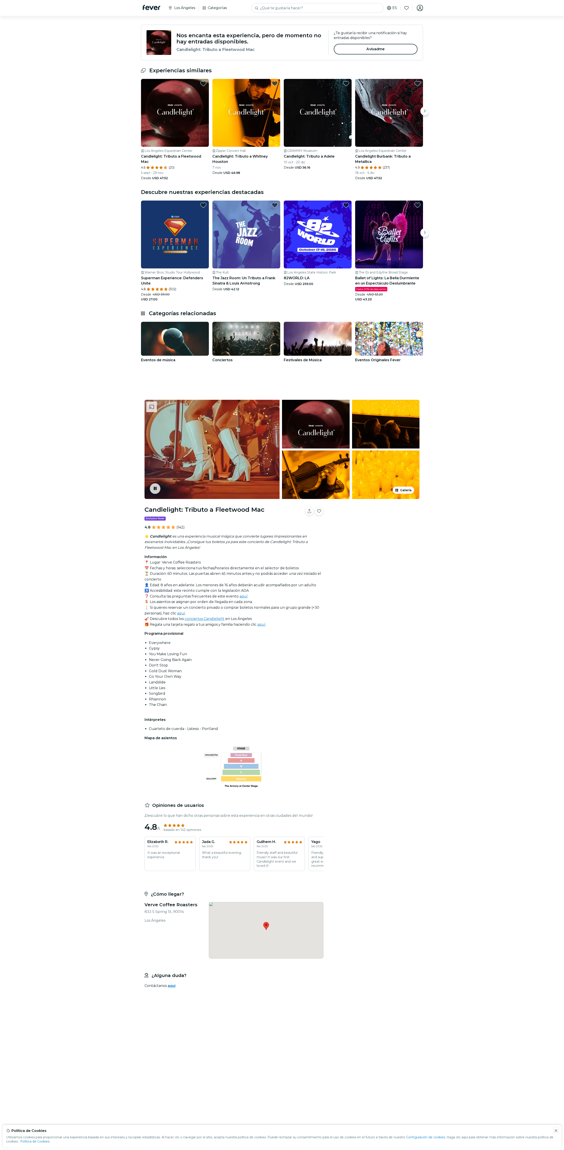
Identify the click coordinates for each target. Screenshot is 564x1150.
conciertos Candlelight (204, 619)
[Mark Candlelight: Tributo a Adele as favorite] (346, 83)
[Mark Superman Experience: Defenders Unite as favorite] (203, 205)
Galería (406, 490)
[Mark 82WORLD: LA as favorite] (346, 205)
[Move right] (424, 111)
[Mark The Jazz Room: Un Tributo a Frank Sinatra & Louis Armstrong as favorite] (275, 205)
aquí (243, 596)
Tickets (374, 525)
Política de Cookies (34, 1141)
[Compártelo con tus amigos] (309, 511)
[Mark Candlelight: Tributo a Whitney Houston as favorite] (275, 83)
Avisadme (375, 49)
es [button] (394, 8)
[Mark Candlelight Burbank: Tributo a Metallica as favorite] (417, 83)
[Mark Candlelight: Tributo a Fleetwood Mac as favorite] (203, 83)
